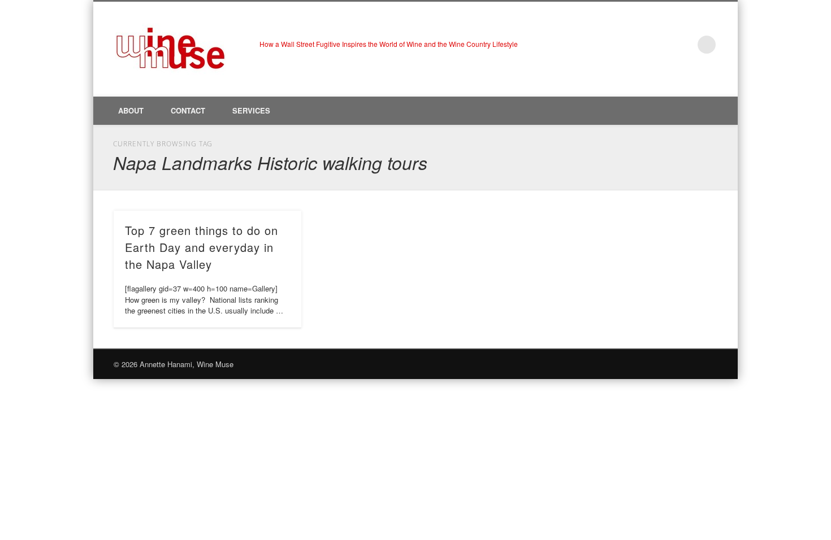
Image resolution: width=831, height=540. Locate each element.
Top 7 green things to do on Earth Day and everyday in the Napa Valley (201, 247)
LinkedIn (683, 45)
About (131, 110)
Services (251, 110)
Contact (188, 110)
